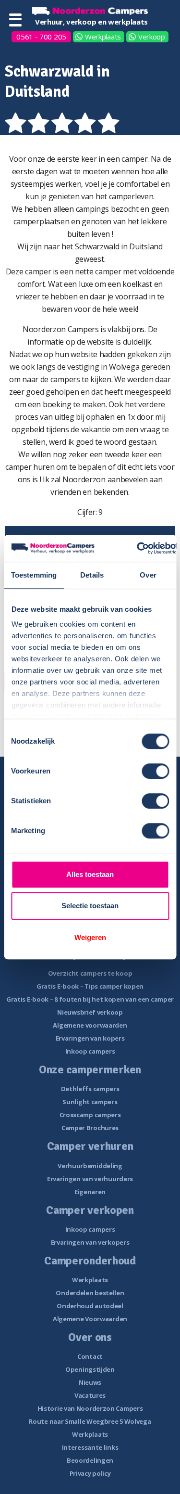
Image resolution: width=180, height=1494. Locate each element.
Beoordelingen (90, 1460)
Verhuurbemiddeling (90, 1165)
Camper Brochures (90, 1127)
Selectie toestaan (90, 906)
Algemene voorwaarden (90, 1025)
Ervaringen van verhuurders (90, 1178)
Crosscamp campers (90, 1114)
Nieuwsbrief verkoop (89, 1012)
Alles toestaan (90, 874)
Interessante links (90, 1447)
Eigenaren (90, 1191)
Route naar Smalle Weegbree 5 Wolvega (90, 1421)
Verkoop (151, 36)
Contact (90, 1356)
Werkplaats (103, 36)
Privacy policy (90, 1473)
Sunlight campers (89, 1101)
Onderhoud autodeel (90, 1305)
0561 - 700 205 (41, 36)
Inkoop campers (90, 1051)
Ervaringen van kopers (90, 1038)
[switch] (155, 771)
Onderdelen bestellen (90, 1292)
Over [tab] (148, 575)
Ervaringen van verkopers (90, 1242)
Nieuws (90, 1382)
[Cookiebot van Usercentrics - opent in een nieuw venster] (137, 548)
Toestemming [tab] (34, 575)
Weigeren (90, 937)
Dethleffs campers (90, 1088)
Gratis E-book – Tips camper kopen (90, 986)
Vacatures (90, 1395)
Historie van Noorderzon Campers (90, 1408)
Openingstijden (90, 1369)
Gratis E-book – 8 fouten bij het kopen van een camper (90, 999)
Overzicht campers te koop (90, 973)
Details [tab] (92, 575)
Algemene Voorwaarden (90, 1318)
